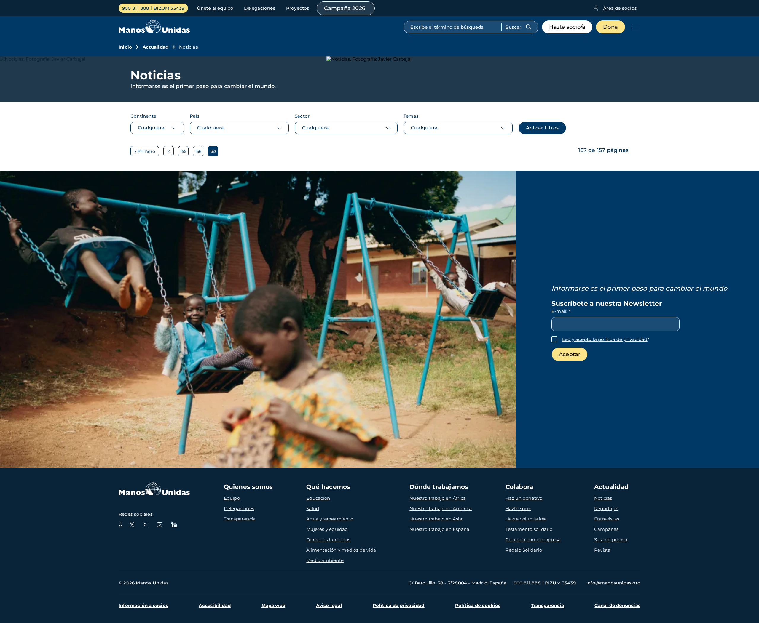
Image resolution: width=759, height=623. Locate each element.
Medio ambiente (325, 560)
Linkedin (173, 524)
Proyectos (298, 8)
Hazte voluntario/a (526, 519)
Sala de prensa (610, 539)
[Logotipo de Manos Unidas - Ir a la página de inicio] (154, 31)
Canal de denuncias (617, 605)
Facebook (120, 524)
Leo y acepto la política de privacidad (605, 339)
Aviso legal (329, 605)
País (195, 116)
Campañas (606, 529)
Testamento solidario (529, 529)
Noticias (603, 498)
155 (184, 152)
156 (199, 152)
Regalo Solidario (524, 550)
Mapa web (273, 605)
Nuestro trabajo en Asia (435, 519)
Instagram (145, 524)
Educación (318, 498)
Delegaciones (259, 8)
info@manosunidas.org (613, 583)
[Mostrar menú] (634, 27)
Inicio (125, 47)
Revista (602, 550)
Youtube (159, 524)
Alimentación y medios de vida (341, 550)
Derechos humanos (328, 539)
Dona (610, 27)
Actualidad (155, 47)
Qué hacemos (328, 486)
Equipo (232, 498)
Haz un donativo (524, 498)
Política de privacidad (398, 605)
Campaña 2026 (344, 8)
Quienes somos (248, 486)
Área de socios (620, 8)
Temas (411, 116)
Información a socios (143, 605)
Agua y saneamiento (329, 519)
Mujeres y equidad (327, 529)
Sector (302, 116)
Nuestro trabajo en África (437, 498)
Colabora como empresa (533, 539)
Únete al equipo (215, 8)
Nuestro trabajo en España (439, 529)
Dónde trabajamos (438, 486)
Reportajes (606, 508)
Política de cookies (477, 605)
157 (214, 152)
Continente (143, 116)
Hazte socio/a (567, 27)
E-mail (560, 311)
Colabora (519, 486)
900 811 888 (135, 8)
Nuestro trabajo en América (440, 508)
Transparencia (240, 519)
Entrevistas (606, 519)
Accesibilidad (215, 605)
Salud (312, 508)
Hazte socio (518, 508)
